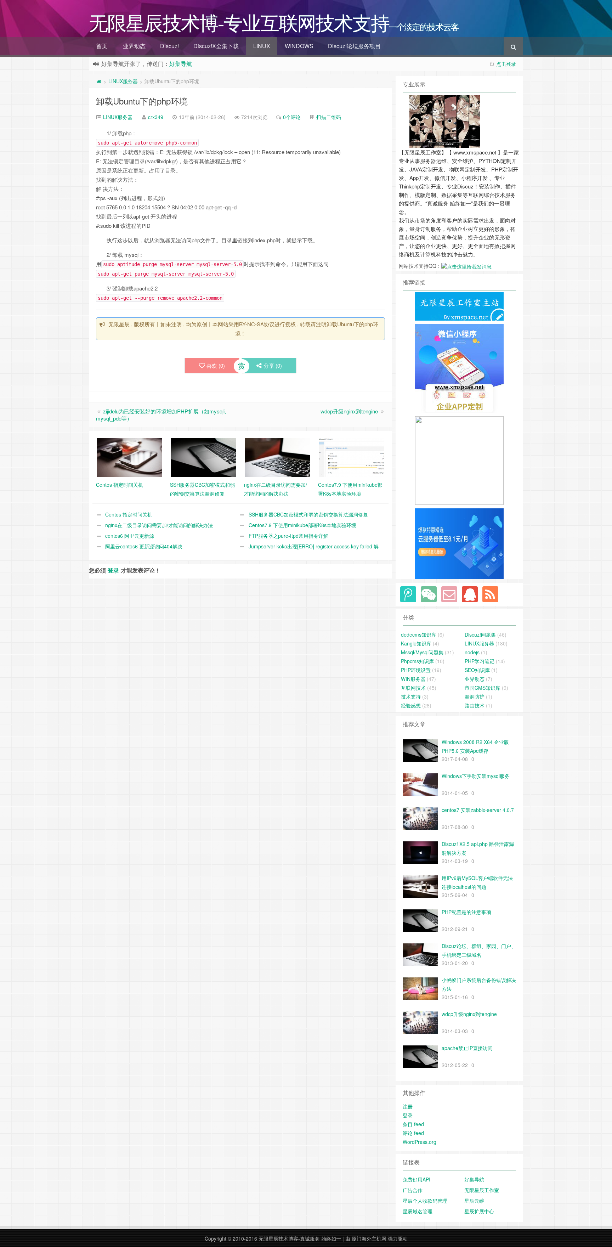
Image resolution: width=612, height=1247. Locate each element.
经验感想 (411, 705)
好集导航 (180, 64)
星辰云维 (474, 1200)
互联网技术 (413, 687)
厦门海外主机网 (369, 1238)
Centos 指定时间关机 (128, 514)
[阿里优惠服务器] (459, 543)
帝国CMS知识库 (482, 687)
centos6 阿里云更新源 (129, 535)
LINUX (261, 46)
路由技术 (474, 705)
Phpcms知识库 (417, 661)
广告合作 (413, 1190)
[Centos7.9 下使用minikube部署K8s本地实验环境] (351, 456)
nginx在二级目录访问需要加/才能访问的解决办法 (159, 525)
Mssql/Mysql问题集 (422, 652)
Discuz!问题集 (480, 634)
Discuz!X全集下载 (216, 46)
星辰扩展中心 (479, 1211)
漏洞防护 (474, 696)
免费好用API (416, 1179)
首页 (101, 46)
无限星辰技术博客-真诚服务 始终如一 (300, 1238)
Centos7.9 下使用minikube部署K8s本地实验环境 (302, 525)
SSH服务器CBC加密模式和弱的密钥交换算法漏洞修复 (308, 514)
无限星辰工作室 (481, 1190)
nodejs (472, 652)
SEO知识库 (477, 669)
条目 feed (413, 1124)
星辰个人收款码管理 (425, 1200)
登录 (113, 570)
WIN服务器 (413, 678)
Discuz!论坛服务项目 (354, 46)
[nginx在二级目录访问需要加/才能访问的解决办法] (277, 456)
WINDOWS (299, 46)
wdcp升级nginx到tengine (349, 411)
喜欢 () (215, 365)
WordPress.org (419, 1141)
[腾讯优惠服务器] (459, 459)
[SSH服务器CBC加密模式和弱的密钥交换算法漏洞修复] (203, 456)
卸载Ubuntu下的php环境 (142, 101)
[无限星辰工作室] (459, 367)
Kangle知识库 (416, 643)
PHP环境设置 (416, 669)
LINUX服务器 (123, 81)
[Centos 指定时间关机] (129, 456)
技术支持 (411, 696)
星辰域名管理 (417, 1211)
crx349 (155, 116)
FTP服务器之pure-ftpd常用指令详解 (288, 535)
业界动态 (134, 46)
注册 (408, 1106)
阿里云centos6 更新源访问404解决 (143, 546)
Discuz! (169, 46)
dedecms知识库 (418, 634)
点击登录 (506, 63)
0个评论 (292, 116)
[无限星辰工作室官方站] (459, 305)
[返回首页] (99, 81)
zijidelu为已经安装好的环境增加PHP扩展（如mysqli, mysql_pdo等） (161, 414)
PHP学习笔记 (479, 661)
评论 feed (413, 1132)
